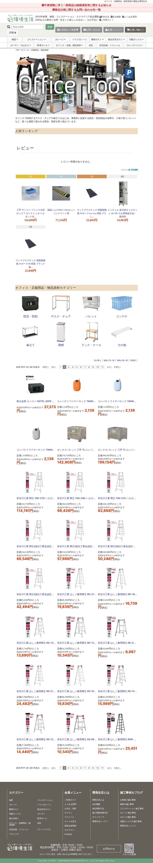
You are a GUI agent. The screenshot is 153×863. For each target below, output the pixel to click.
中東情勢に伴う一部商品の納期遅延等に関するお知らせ (77, 5)
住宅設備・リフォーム (109, 45)
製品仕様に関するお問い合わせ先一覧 (78, 9)
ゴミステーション (35, 39)
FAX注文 (106, 16)
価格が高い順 (122, 360)
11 (102, 367)
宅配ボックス (135, 39)
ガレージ (59, 39)
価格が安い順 (109, 360)
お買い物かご (137, 29)
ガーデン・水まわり (19, 45)
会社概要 (117, 16)
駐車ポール (42, 45)
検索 (50, 27)
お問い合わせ (93, 29)
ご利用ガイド (107, 20)
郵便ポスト (96, 39)
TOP (17, 50)
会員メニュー (114, 29)
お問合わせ (109, 848)
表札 (91, 45)
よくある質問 (130, 16)
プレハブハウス (133, 45)
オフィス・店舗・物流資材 (68, 45)
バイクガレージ (79, 39)
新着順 (133, 360)
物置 (14, 39)
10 (97, 367)
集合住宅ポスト (115, 39)
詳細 (11, 32)
